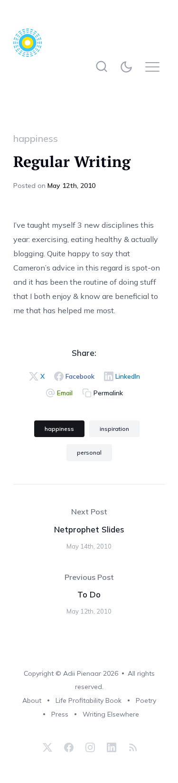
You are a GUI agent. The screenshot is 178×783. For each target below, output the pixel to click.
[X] (47, 747)
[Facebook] (69, 747)
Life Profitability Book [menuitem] (89, 700)
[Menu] (155, 66)
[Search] (102, 66)
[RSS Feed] (132, 747)
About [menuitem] (31, 700)
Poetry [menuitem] (146, 700)
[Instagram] (90, 747)
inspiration (114, 428)
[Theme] (128, 66)
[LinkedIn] (111, 747)
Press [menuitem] (59, 714)
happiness (35, 138)
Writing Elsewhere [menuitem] (111, 714)
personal (89, 452)
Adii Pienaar (82, 673)
